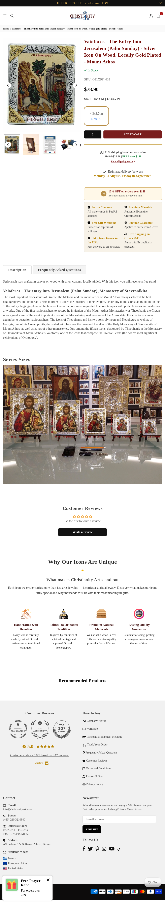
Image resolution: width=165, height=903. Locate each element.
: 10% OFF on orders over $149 (82, 3)
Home (6, 28)
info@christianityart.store (17, 809)
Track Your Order (97, 744)
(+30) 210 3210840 (14, 819)
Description (17, 270)
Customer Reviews (96, 760)
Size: (102, 99)
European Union (17, 863)
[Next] (76, 85)
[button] (158, 15)
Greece (12, 858)
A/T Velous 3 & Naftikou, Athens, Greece (27, 844)
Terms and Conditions (98, 768)
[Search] (12, 15)
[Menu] (4, 15)
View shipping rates (122, 161)
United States (15, 868)
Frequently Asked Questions (59, 270)
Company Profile (96, 720)
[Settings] (151, 15)
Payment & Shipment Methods (104, 736)
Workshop (92, 728)
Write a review (82, 532)
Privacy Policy (94, 784)
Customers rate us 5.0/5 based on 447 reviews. (39, 755)
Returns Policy (94, 776)
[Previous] (8, 85)
